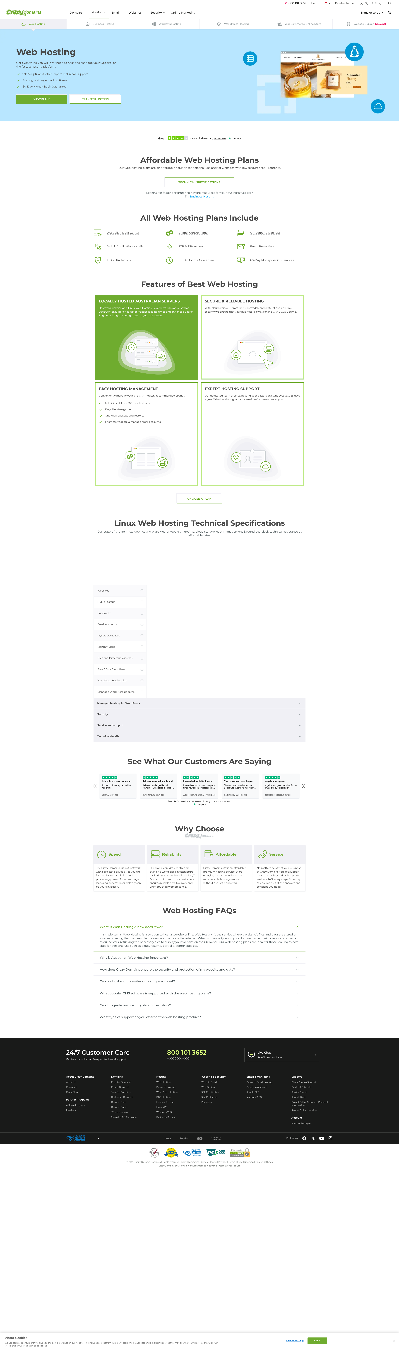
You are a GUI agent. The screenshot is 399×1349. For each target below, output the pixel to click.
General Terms (208, 1162)
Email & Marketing (258, 1076)
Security (156, 12)
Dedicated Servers (166, 1117)
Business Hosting (202, 196)
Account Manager (301, 1123)
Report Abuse (298, 1097)
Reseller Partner (345, 3)
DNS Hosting (163, 1097)
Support (296, 1076)
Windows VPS (164, 1112)
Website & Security (213, 1076)
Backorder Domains (122, 1097)
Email (115, 12)
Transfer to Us (370, 12)
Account (296, 1117)
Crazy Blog (72, 1092)
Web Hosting (163, 1082)
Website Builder (210, 1082)
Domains (76, 12)
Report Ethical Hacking (304, 1110)
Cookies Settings (295, 1340)
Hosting (97, 12)
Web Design (208, 1087)
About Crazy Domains (80, 1076)
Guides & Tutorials (301, 1087)
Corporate (71, 1087)
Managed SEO (254, 1097)
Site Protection (209, 1097)
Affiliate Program (75, 1105)
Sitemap (249, 1162)
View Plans (42, 99)
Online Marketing (183, 12)
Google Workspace (256, 1087)
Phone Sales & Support (303, 1082)
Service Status (299, 1092)
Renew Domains (120, 1087)
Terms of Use (235, 1162)
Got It (317, 1340)
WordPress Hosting (167, 1092)
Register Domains (121, 1082)
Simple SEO (252, 1092)
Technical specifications (199, 182)
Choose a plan (199, 498)
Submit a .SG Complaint (124, 1117)
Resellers (71, 1110)
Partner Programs (77, 1099)
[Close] (394, 1340)
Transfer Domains (120, 1092)
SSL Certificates (210, 1092)
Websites (135, 12)
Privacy (222, 1162)
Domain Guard (119, 1107)
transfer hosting (95, 99)
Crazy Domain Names (146, 1162)
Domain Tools (118, 1102)
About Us (71, 1082)
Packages (206, 1102)
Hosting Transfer (165, 1102)
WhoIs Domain (119, 1112)
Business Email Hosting (259, 1082)
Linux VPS (161, 1107)
